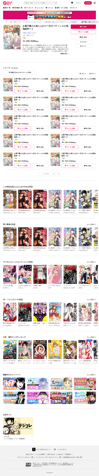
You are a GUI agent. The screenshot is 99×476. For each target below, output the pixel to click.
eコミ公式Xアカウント (41, 450)
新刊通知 (84, 42)
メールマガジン (62, 449)
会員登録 (88, 3)
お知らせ (60, 454)
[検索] (56, 3)
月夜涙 (25, 33)
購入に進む (83, 26)
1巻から (83, 73)
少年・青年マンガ (28, 35)
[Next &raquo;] (58, 174)
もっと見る (90, 224)
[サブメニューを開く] (94, 3)
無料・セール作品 (62, 8)
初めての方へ (30, 454)
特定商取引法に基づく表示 (72, 457)
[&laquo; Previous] (40, 174)
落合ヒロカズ (32, 33)
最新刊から (92, 73)
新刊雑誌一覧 (18, 8)
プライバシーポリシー (25, 457)
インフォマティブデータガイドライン (46, 457)
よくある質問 (40, 454)
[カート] (72, 3)
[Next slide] (94, 199)
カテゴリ (72, 8)
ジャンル (50, 8)
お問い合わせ (51, 454)
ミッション (40, 8)
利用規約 (68, 454)
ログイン (78, 3)
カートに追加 (84, 32)
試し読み (84, 37)
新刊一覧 (7, 8)
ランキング (29, 8)
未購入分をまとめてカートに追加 (21, 72)
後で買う (84, 46)
